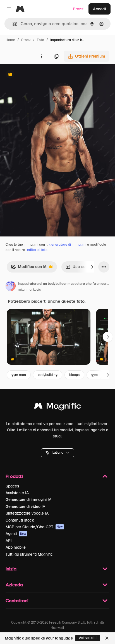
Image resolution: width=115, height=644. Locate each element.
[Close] (107, 638)
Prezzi (79, 8)
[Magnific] (57, 407)
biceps (74, 375)
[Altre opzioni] (41, 56)
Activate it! (88, 638)
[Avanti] (92, 267)
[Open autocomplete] (12, 24)
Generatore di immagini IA (28, 499)
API (9, 540)
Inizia (11, 569)
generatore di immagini (67, 244)
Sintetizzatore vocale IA (27, 513)
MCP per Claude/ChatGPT (34, 526)
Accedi (99, 8)
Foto (40, 40)
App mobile (16, 547)
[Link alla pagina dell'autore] (11, 287)
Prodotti (14, 476)
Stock (26, 40)
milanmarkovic (29, 289)
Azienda (14, 585)
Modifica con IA (29, 268)
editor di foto (37, 250)
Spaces (12, 486)
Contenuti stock (20, 520)
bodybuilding (48, 375)
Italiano (57, 452)
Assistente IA (17, 492)
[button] (57, 452)
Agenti (16, 533)
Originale (37, 74)
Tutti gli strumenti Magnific (29, 554)
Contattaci (17, 600)
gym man (18, 375)
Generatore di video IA (25, 506)
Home (10, 40)
